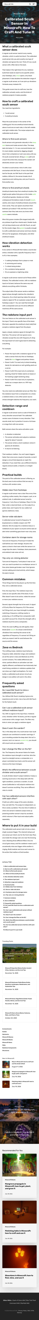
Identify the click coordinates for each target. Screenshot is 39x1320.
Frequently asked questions (13, 903)
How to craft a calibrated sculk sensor (16, 869)
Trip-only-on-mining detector (15, 895)
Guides (4, 1031)
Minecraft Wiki (8, 4)
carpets (13, 630)
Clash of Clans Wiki (18, 1300)
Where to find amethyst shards (15, 873)
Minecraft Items (7, 1042)
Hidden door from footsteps (14, 887)
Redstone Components (9, 1048)
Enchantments (7, 1029)
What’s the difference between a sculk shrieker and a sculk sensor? (18, 921)
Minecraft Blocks (19, 14)
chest (18, 76)
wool (26, 157)
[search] (30, 4)
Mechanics (5, 1034)
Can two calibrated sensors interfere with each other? (18, 926)
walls (34, 194)
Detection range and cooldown (14, 882)
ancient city (24, 740)
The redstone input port (12, 879)
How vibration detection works (14, 877)
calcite (4, 214)
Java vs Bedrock (10, 900)
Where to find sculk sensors (14, 871)
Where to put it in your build (13, 930)
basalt (33, 200)
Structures (5, 1050)
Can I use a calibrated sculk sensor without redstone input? (17, 911)
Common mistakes (10, 898)
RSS (29, 1310)
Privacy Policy (23, 1310)
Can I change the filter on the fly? (16, 917)
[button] (34, 4)
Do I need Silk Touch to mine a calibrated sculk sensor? (18, 906)
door (13, 359)
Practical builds (9, 885)
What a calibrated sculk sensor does (15, 866)
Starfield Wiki (25, 1303)
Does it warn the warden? (13, 914)
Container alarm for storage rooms (16, 892)
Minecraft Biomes (7, 1037)
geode (22, 228)
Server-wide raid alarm (13, 889)
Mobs (4, 1045)
